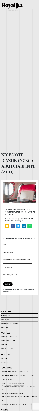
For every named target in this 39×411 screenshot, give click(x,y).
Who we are (5, 315)
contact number (8, 267)
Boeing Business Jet (9, 337)
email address (8, 252)
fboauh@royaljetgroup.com (13, 386)
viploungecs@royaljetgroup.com (15, 396)
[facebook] (13, 226)
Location (4, 362)
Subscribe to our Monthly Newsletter (17, 404)
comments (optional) (10, 275)
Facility (4, 358)
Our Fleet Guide (7, 349)
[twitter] (18, 226)
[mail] (7, 226)
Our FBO (5, 354)
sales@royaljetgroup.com (22, 376)
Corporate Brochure (9, 323)
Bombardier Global (8, 341)
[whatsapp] (29, 226)
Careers (4, 327)
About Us (6, 311)
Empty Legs (5, 345)
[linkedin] (24, 226)
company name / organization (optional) (17, 259)
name (4, 244)
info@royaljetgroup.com (18, 372)
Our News (5, 319)
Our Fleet (6, 333)
